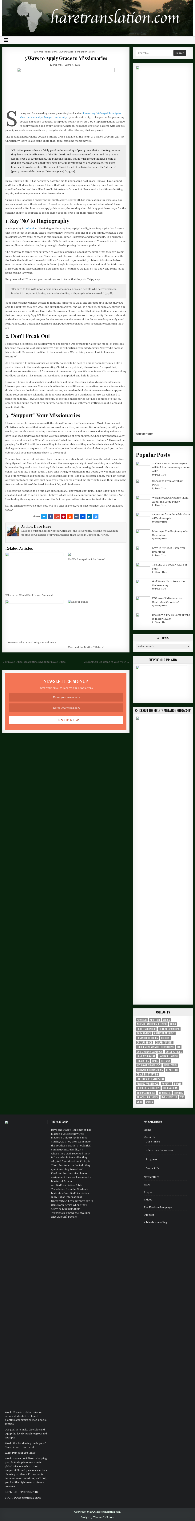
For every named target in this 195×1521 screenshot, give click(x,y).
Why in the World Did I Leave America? (29, 595)
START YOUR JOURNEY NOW (23, 1497)
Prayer (177, 1083)
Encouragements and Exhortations (77, 51)
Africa (166, 1019)
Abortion (142, 1019)
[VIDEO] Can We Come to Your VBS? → (106, 661)
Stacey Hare (161, 522)
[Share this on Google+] (57, 516)
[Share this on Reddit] (70, 516)
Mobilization (170, 1065)
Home (147, 1129)
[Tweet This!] (44, 516)
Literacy (165, 1061)
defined (29, 228)
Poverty (166, 1083)
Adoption (155, 1019)
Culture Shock (144, 1042)
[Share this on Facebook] (50, 516)
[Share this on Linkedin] (89, 516)
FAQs (147, 1184)
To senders (165, 1093)
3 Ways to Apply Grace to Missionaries (65, 58)
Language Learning (168, 1056)
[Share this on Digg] (83, 516)
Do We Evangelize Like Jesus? (86, 559)
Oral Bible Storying (147, 1074)
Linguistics (143, 1061)
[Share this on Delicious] (95, 516)
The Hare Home (170, 1088)
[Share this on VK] (76, 516)
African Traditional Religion (152, 1024)
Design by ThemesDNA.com (97, 1517)
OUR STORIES (144, 434)
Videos (148, 1199)
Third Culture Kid (146, 1093)
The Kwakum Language (158, 1207)
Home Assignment (146, 1056)
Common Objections (147, 1038)
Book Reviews (144, 1033)
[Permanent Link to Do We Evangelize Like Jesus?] (97, 554)
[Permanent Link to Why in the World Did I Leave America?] (34, 572)
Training (178, 1093)
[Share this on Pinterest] (63, 516)
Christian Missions (47, 51)
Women (149, 1102)
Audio (173, 1024)
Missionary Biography (149, 1065)
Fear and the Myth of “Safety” (86, 647)
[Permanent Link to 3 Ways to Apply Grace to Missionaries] (65, 88)
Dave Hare (57, 64)
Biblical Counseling (169, 1029)
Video (139, 1102)
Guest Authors (174, 1051)
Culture (165, 1038)
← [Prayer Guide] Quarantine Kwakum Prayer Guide (34, 661)
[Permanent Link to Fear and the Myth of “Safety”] (97, 622)
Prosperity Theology (148, 1088)
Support (149, 1214)
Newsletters (151, 1177)
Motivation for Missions (150, 1070)
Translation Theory (147, 1097)
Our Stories (153, 1141)
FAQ (179, 1047)
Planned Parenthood (147, 1083)
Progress (151, 1159)
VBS (182, 1097)
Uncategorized (169, 1097)
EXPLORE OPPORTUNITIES (22, 1492)
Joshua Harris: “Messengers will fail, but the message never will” (171, 467)
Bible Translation (146, 1029)
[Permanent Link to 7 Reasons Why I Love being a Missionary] (34, 619)
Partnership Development (150, 1079)
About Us (149, 1137)
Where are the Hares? (159, 1150)
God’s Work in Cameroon (149, 1051)
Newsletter (172, 1070)
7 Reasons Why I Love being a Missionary (30, 642)
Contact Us (152, 1168)
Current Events (164, 1042)
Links (155, 1061)
